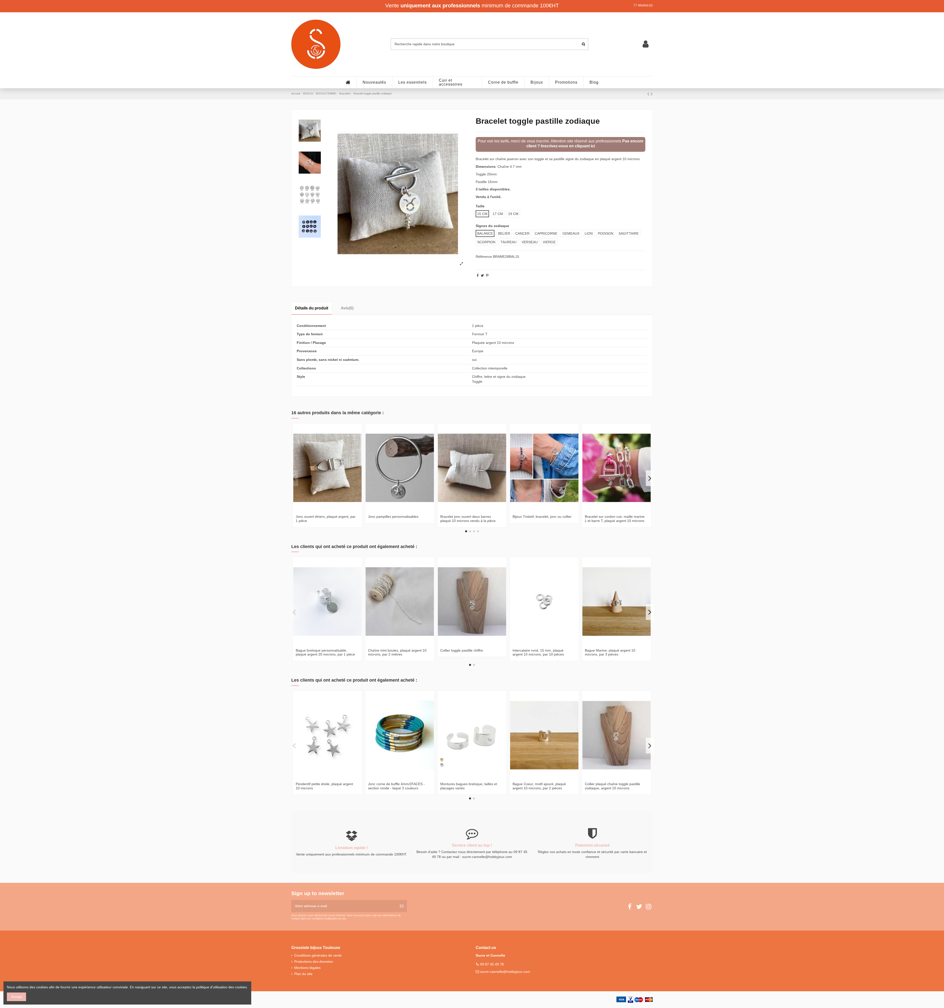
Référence (484, 257)
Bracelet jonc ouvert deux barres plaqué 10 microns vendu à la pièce (468, 519)
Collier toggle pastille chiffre (461, 650)
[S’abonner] (402, 906)
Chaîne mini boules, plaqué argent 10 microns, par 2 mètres (397, 652)
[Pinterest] (487, 275)
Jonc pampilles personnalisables (393, 517)
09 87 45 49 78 (492, 964)
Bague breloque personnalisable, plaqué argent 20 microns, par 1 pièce (325, 652)
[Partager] (478, 275)
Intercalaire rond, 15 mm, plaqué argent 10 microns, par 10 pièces (538, 652)
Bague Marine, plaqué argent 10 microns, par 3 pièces (610, 652)
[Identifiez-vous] (645, 44)
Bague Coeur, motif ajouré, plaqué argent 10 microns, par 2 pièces (539, 786)
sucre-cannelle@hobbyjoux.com (505, 972)
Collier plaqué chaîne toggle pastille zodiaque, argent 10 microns (612, 786)
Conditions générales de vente (318, 955)
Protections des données (313, 961)
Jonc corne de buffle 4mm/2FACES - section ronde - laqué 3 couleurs (396, 786)
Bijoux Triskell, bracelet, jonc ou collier (542, 517)
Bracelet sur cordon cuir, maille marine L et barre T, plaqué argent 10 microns (615, 519)
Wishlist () (645, 5)
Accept (16, 997)
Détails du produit (311, 308)
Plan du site (303, 974)
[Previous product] (649, 94)
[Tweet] (482, 275)
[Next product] (652, 94)
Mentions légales (307, 968)
